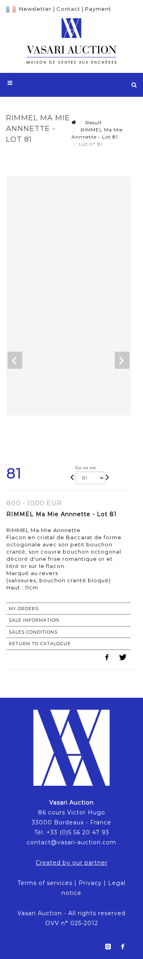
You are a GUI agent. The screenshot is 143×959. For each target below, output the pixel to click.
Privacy (90, 883)
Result (93, 122)
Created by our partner (72, 862)
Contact (68, 9)
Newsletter (35, 9)
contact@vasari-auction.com (71, 842)
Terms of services (44, 883)
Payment (98, 9)
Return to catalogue (40, 643)
